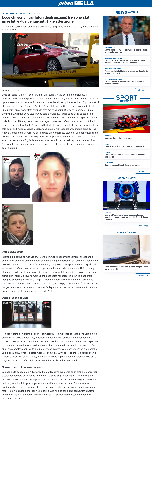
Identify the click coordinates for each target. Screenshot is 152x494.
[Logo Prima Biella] (76, 3)
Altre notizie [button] (142, 90)
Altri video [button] (143, 226)
